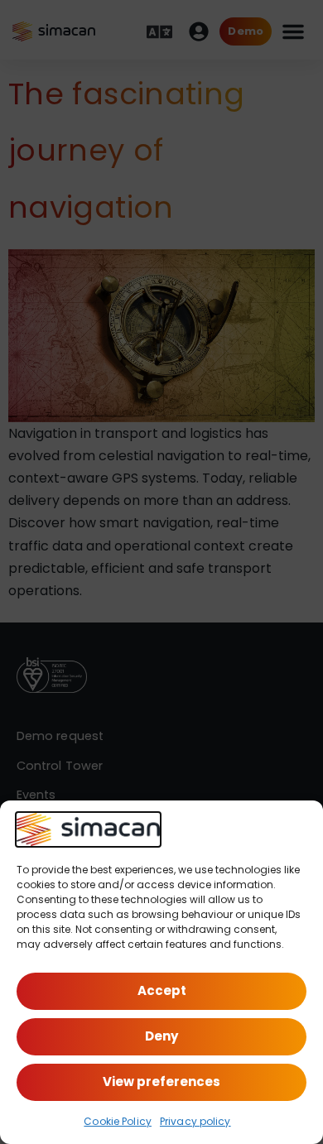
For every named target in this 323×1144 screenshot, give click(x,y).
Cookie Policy (118, 1121)
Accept (161, 990)
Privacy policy (195, 1121)
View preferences (161, 1081)
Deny (161, 1036)
